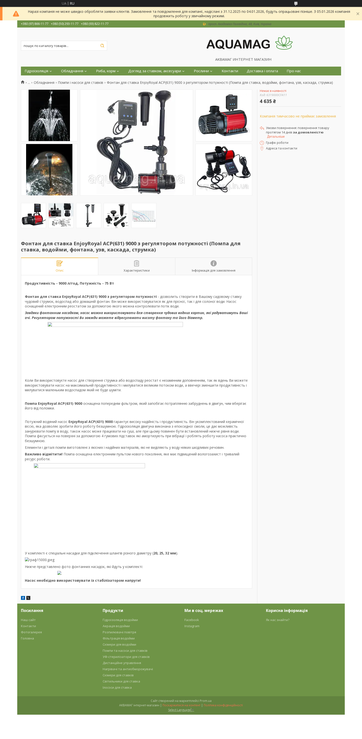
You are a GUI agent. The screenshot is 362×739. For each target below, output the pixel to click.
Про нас (294, 71)
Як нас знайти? (277, 620)
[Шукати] (102, 46)
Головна (27, 638)
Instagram (191, 626)
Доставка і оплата (262, 71)
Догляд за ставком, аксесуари (154, 71)
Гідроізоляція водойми (120, 620)
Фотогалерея (31, 632)
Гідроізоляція (36, 71)
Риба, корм (105, 71)
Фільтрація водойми (119, 638)
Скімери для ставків (118, 675)
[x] (28, 598)
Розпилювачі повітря (119, 632)
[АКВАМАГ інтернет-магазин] (250, 42)
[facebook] (23, 598)
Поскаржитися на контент (181, 705)
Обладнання (72, 71)
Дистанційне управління (122, 663)
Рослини (201, 71)
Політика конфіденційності (223, 705)
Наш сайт (28, 620)
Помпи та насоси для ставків (125, 650)
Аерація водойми (116, 626)
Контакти (230, 71)
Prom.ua (206, 701)
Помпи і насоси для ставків (80, 82)
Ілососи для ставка (117, 687)
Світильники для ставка (121, 681)
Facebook (191, 620)
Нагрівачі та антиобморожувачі (128, 669)
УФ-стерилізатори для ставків (126, 656)
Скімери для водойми (119, 644)
